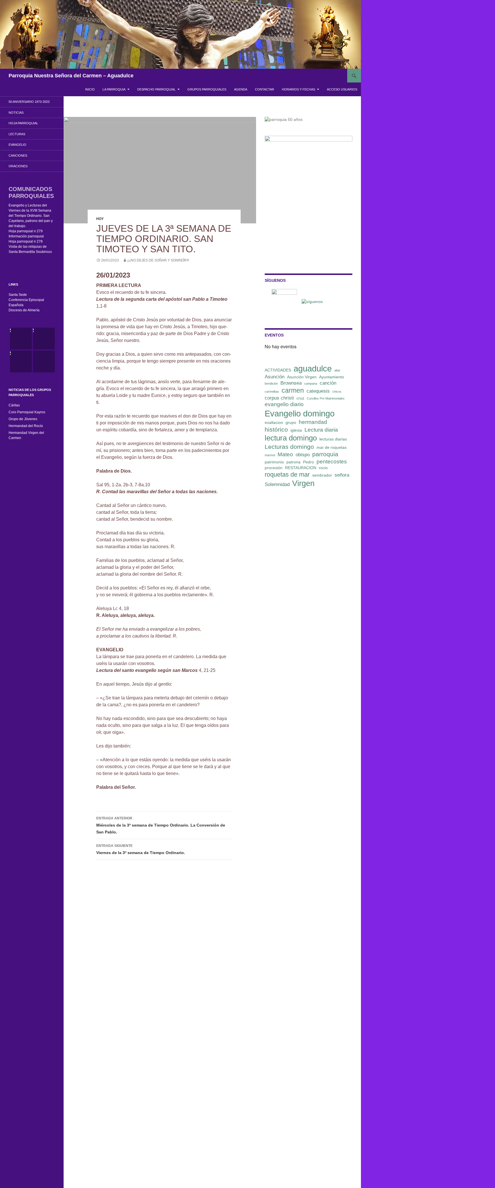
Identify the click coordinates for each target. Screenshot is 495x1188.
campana (310, 383)
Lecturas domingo (289, 446)
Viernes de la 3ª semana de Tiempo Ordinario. (140, 849)
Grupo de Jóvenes (23, 419)
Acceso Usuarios (342, 89)
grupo (291, 422)
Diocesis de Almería (24, 310)
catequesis (318, 391)
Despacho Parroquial (156, 89)
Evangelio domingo (300, 413)
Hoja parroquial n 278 (26, 241)
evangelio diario (284, 404)
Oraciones (18, 166)
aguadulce (313, 368)
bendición (271, 383)
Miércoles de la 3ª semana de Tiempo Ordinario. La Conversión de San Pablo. (160, 825)
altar (337, 370)
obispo (303, 454)
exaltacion (274, 422)
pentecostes (332, 462)
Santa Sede (18, 295)
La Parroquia (114, 89)
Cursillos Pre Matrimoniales (326, 398)
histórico (276, 429)
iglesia (296, 430)
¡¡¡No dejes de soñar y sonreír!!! (158, 260)
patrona (293, 462)
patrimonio (274, 462)
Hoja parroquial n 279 (26, 231)
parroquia (325, 454)
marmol (270, 455)
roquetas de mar (287, 474)
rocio (323, 467)
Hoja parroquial (23, 123)
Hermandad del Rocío (26, 426)
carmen (293, 390)
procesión (273, 467)
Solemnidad (277, 484)
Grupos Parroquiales (206, 89)
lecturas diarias (333, 439)
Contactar (264, 89)
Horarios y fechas (298, 89)
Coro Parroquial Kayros (27, 412)
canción (328, 383)
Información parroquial (26, 236)
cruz (300, 398)
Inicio (90, 89)
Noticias (16, 112)
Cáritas (14, 405)
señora (342, 475)
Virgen (303, 483)
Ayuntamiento (331, 377)
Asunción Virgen (302, 377)
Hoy (100, 219)
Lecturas (17, 134)
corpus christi (279, 398)
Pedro (308, 462)
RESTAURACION (300, 467)
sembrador (322, 475)
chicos (336, 391)
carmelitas (272, 391)
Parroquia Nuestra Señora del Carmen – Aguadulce (71, 75)
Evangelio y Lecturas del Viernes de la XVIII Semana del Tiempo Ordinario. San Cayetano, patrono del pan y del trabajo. (31, 215)
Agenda (240, 89)
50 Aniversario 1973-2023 (29, 101)
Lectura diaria (321, 430)
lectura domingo (291, 438)
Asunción (274, 376)
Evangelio (17, 144)
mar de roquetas (332, 447)
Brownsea (291, 383)
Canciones (18, 155)
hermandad (313, 422)
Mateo (285, 454)
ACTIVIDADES (278, 370)
